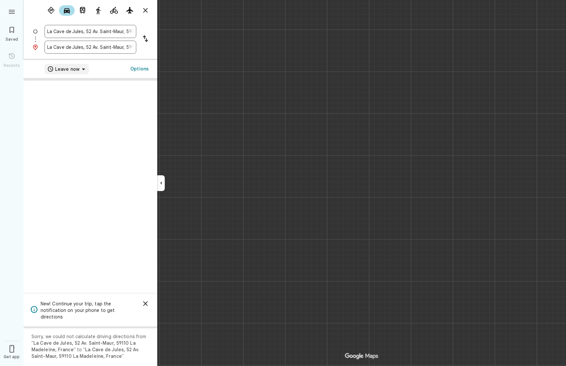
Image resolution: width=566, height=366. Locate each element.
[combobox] (90, 31)
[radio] (51, 10)
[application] (283, 183)
